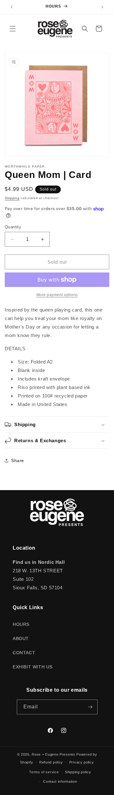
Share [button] (17, 460)
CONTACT (24, 652)
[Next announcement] (102, 7)
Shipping (12, 198)
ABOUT (21, 638)
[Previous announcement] (12, 7)
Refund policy (51, 762)
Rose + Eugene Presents (53, 754)
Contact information (60, 781)
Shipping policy (78, 772)
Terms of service (44, 772)
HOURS (21, 624)
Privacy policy (81, 762)
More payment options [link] (57, 295)
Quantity (13, 227)
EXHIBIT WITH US (33, 666)
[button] (13, 29)
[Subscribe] (90, 707)
